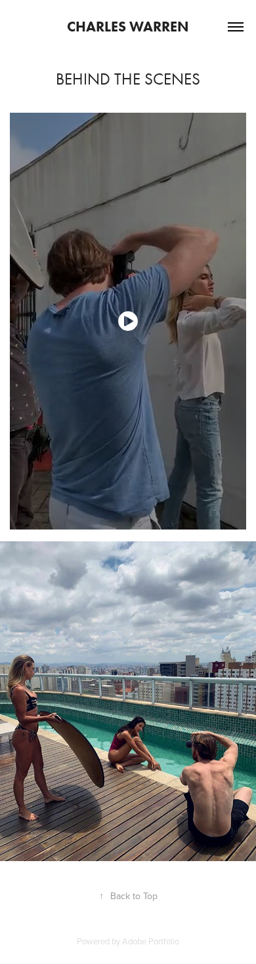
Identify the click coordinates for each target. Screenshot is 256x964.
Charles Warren (128, 26)
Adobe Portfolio (150, 941)
